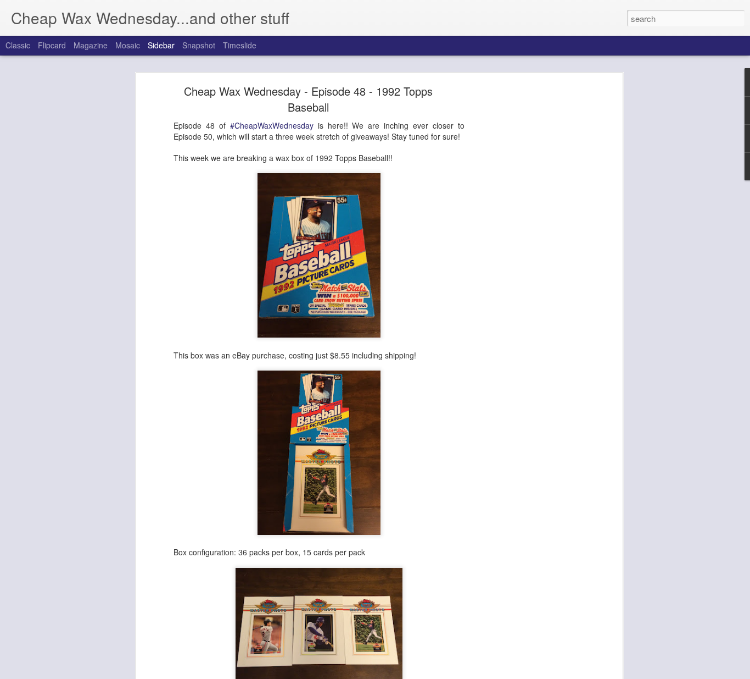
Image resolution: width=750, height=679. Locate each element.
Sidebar (161, 45)
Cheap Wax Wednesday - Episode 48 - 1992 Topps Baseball (308, 99)
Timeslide (239, 45)
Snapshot (198, 45)
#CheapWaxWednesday (272, 125)
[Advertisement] (525, 262)
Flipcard (52, 45)
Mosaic (127, 45)
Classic (17, 45)
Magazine (91, 45)
